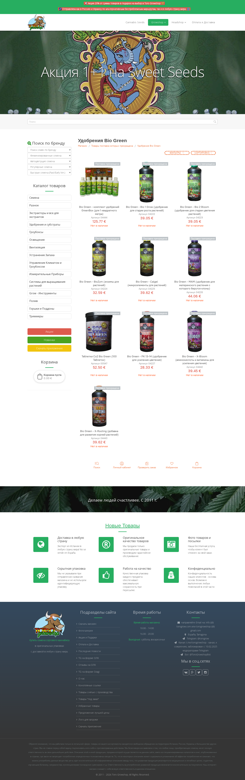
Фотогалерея (85, 630)
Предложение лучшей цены (93, 712)
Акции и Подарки (87, 637)
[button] (49, 376)
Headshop (178, 22)
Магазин (82, 145)
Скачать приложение (49, 348)
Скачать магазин (87, 623)
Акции (49, 331)
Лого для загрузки (88, 719)
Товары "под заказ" (88, 699)
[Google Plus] (192, 672)
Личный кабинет (122, 467)
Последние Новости (89, 651)
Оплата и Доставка (203, 22)
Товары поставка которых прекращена (112, 145)
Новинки (49, 340)
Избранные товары (89, 705)
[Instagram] (205, 672)
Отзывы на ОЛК (87, 664)
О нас (81, 678)
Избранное (172, 467)
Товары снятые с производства (95, 692)
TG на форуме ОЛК (88, 658)
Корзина (197, 467)
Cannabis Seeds (135, 22)
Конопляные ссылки (89, 685)
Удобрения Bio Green (148, 145)
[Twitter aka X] (199, 672)
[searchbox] (123, 121)
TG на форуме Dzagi (89, 671)
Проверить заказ (147, 467)
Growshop (156, 22)
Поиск (97, 467)
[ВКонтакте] (186, 672)
